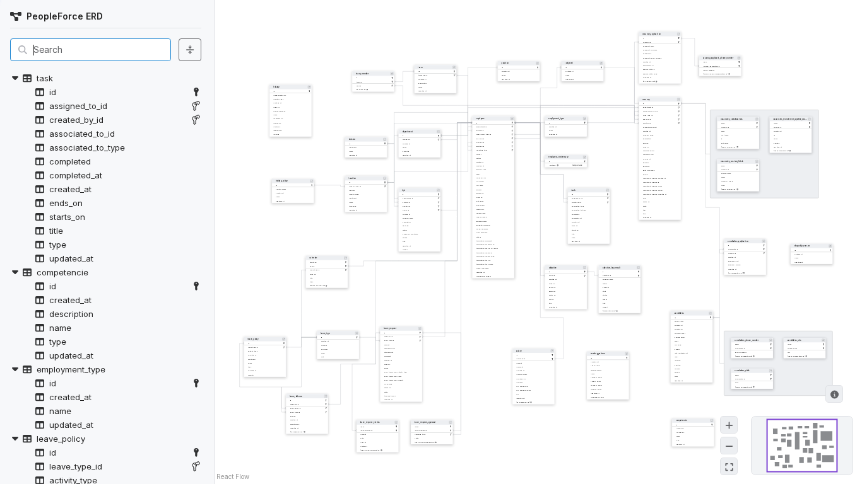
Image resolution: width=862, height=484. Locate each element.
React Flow (232, 476)
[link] (196, 92)
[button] (105, 78)
